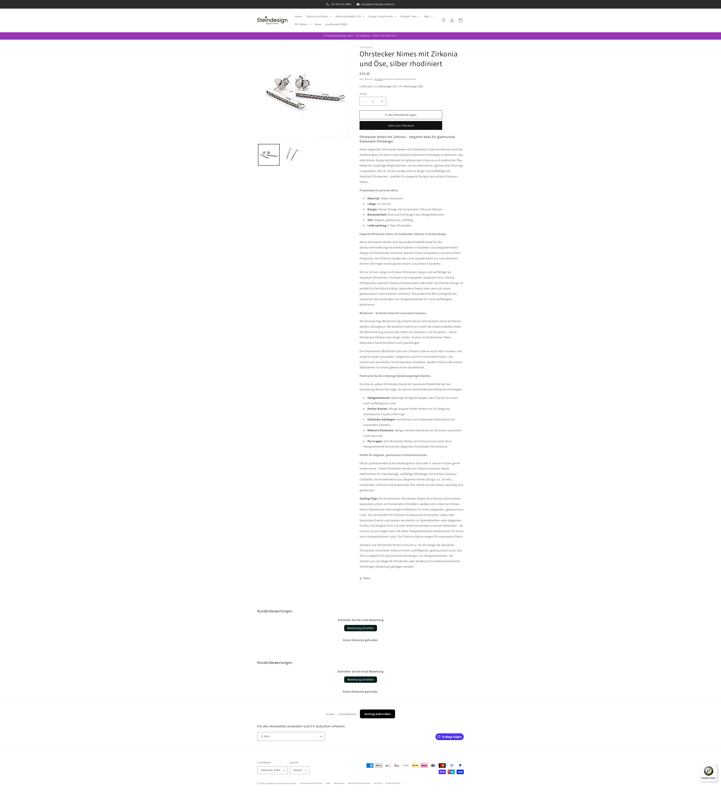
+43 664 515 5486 (341, 4)
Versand (378, 79)
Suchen (330, 714)
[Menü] (715, 766)
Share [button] (366, 578)
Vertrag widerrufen (377, 714)
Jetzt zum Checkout (401, 125)
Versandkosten (347, 714)
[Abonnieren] (320, 736)
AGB (328, 783)
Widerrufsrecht (393, 783)
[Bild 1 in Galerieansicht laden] (268, 154)
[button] (318, 16)
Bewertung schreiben (360, 628)
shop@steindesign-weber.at (378, 4)
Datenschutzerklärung (311, 783)
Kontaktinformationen (359, 783)
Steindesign (271, 783)
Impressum (339, 783)
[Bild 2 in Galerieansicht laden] (291, 154)
